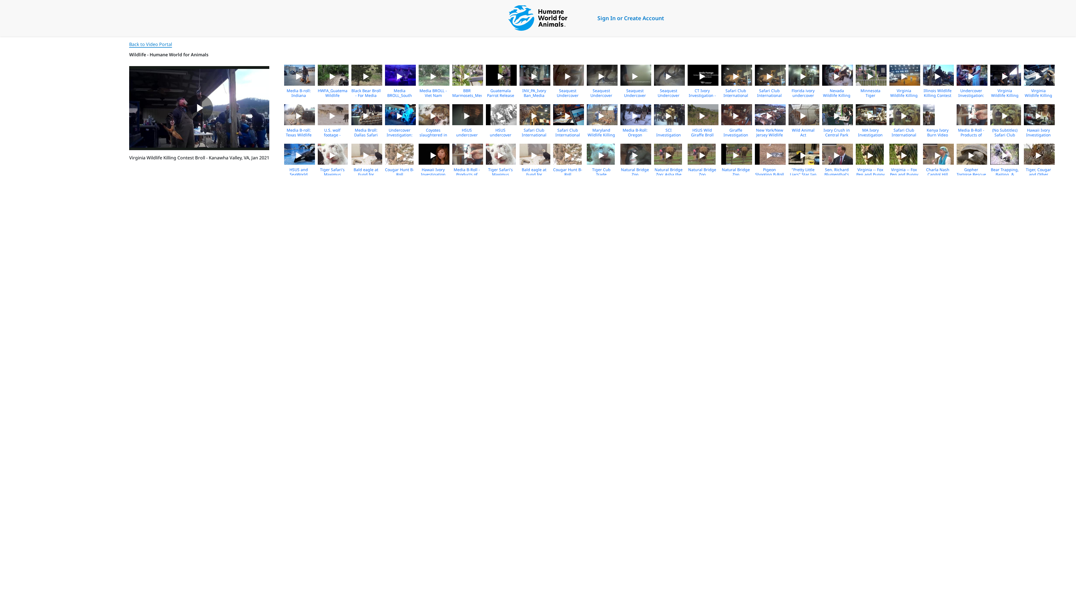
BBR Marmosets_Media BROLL (469, 95)
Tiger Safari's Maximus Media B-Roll (332, 174)
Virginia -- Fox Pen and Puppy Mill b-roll (870, 174)
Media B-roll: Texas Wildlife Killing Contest (298, 134)
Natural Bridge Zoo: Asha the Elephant (669, 174)
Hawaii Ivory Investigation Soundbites (433, 174)
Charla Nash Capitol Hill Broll (937, 174)
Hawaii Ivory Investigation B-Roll (1038, 134)
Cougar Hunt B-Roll (399, 172)
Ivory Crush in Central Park (837, 132)
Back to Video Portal (150, 44)
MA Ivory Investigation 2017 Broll (870, 134)
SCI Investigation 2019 (668, 134)
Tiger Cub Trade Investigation (601, 174)
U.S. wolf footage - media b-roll (332, 134)
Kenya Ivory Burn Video (938, 132)
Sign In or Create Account (630, 18)
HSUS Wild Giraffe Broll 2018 (702, 134)
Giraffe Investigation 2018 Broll (735, 134)
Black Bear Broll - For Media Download (366, 95)
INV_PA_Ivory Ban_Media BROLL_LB (534, 95)
